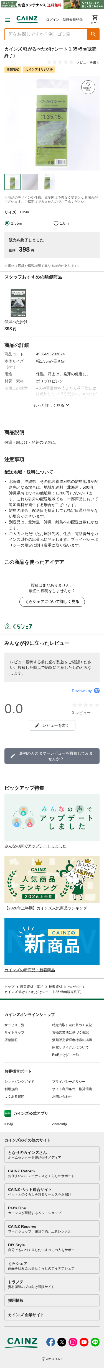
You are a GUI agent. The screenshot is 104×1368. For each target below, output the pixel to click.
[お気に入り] (88, 87)
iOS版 (8, 1124)
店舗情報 (11, 1040)
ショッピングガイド (19, 1082)
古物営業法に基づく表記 (70, 1032)
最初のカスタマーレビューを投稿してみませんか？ (56, 756)
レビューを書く (88, 62)
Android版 (59, 1124)
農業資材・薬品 (31, 987)
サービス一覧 (14, 1025)
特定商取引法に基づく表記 (72, 1025)
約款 (60, 662)
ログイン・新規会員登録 (64, 20)
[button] (93, 34)
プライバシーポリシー (68, 1082)
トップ (9, 987)
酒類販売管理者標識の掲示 (72, 1040)
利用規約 (11, 1089)
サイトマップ (14, 1032)
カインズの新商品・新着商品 (29, 970)
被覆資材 (55, 987)
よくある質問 (14, 1096)
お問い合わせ (62, 1096)
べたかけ (74, 987)
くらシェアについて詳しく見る (52, 601)
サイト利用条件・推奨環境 (72, 1089)
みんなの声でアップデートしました (35, 846)
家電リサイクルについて (70, 1047)
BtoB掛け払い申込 (65, 1055)
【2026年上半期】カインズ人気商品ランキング (45, 908)
